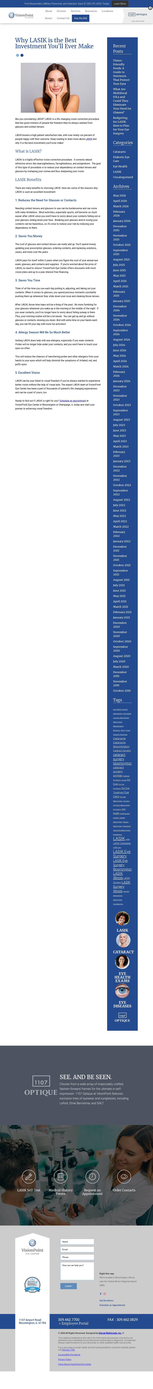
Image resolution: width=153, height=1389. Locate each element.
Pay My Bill (80, 18)
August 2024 (121, 339)
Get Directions (107, 1300)
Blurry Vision (125, 730)
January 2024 (121, 381)
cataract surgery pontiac (118, 771)
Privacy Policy (64, 1359)
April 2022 (120, 521)
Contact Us (63, 18)
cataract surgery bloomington (122, 759)
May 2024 (119, 355)
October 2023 (122, 405)
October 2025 (122, 245)
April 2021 (120, 601)
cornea (124, 780)
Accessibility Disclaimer (69, 1354)
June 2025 (119, 270)
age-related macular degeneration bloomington (122, 718)
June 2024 (119, 350)
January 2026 (121, 221)
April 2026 (120, 201)
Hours (48, 18)
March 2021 (120, 606)
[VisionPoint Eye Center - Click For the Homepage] (21, 15)
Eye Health (120, 166)
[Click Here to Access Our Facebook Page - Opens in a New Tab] (101, 1294)
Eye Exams (117, 809)
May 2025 (119, 275)
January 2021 (121, 617)
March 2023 (120, 446)
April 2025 (120, 281)
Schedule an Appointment (112, 1305)
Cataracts (119, 151)
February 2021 (122, 612)
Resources (91, 11)
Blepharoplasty (118, 726)
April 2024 (120, 361)
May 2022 (119, 516)
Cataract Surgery (122, 750)
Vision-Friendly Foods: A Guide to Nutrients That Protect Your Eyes (121, 72)
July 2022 (119, 505)
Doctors (61, 11)
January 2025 (121, 301)
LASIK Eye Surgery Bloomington (122, 865)
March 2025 (120, 286)
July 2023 (119, 425)
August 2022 (121, 499)
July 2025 (119, 265)
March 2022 (121, 526)
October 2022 (122, 485)
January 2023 (121, 461)
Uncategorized (123, 177)
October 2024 (122, 325)
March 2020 (121, 667)
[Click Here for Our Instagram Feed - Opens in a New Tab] (105, 1294)
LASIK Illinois (118, 875)
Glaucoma (127, 826)
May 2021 (119, 596)
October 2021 (122, 565)
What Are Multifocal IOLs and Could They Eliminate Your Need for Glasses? (122, 100)
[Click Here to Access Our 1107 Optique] (122, 1016)
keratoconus (117, 835)
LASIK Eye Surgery (122, 853)
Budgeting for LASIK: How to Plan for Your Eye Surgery (121, 125)
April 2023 (120, 441)
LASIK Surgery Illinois (121, 886)
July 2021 (119, 585)
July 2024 (119, 345)
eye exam (126, 801)
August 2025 (121, 259)
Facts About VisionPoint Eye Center (74, 1364)
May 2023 (119, 435)
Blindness (116, 730)
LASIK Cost (117, 848)
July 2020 (119, 661)
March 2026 (121, 206)
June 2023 (119, 430)
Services (75, 11)
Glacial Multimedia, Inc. (110, 1333)
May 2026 (119, 195)
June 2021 (119, 590)
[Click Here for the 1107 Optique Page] (137, 14)
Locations (107, 11)
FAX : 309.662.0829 (123, 1320)
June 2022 (119, 510)
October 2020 (122, 641)
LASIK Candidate (122, 843)
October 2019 (122, 690)
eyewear (116, 818)
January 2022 (121, 541)
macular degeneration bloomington (121, 896)
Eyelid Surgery (125, 814)
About (48, 11)
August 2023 (121, 419)
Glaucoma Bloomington (121, 830)
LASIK (89, 139)
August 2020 (121, 656)
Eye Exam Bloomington (121, 805)
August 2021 (121, 580)
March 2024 (121, 366)
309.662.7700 (68, 1320)
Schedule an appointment (73, 400)
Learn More (120, 3)
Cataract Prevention (120, 735)
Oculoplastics (118, 904)
